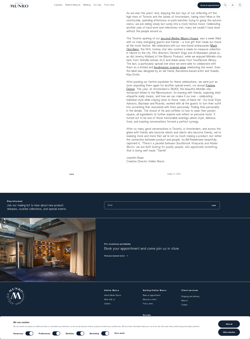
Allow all (229, 324)
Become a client (149, 300)
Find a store (109, 5)
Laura (71, 174)
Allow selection (229, 332)
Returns (184, 301)
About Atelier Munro (112, 295)
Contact (184, 305)
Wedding (87, 5)
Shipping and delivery (190, 297)
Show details (119, 333)
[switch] (56, 333)
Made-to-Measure (72, 5)
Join (214, 205)
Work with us (109, 300)
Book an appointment (210, 5)
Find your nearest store (114, 256)
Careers (107, 304)
